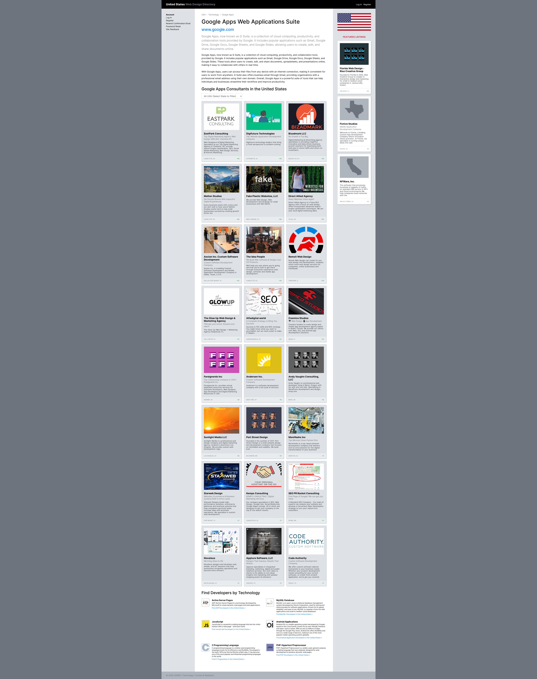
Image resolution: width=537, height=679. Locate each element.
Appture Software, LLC (259, 558)
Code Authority (297, 558)
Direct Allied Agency (300, 196)
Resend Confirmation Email (178, 23)
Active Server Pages (222, 600)
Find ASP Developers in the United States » (228, 608)
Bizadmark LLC (297, 133)
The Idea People (255, 256)
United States (190, 4)
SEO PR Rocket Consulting (303, 493)
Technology (213, 14)
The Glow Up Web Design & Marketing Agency (219, 319)
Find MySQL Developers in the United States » (294, 614)
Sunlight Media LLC (215, 437)
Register (367, 4)
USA (203, 14)
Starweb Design (213, 493)
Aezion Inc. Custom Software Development (221, 258)
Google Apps (228, 14)
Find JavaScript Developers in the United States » (231, 629)
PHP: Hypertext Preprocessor (291, 645)
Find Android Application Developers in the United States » (299, 638)
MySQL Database (285, 600)
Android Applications (287, 621)
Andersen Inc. (254, 376)
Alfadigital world (256, 318)
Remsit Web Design (299, 256)
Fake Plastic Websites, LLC (262, 196)
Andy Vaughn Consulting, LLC (303, 378)
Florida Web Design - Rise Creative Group (352, 70)
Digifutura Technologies (260, 133)
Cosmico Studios (298, 318)
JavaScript (217, 621)
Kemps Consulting (257, 493)
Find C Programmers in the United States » (228, 659)
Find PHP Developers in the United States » (293, 655)
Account (170, 14)
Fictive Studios (348, 123)
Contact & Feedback (204, 675)
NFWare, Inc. (347, 181)
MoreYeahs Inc (297, 437)
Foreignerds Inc (213, 376)
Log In (359, 4)
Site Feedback (172, 29)
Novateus (209, 558)
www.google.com (218, 29)
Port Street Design (257, 437)
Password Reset (173, 26)
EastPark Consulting (216, 133)
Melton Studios (213, 196)
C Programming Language (225, 645)
